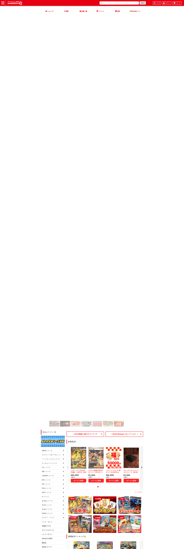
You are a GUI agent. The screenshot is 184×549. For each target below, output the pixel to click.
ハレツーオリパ (47, 534)
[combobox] (119, 3)
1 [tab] (98, 486)
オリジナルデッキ (48, 530)
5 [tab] (110, 486)
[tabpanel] (78, 465)
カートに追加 (78, 480)
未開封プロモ (46, 526)
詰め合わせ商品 (47, 538)
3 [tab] (104, 486)
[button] (141, 467)
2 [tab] (101, 486)
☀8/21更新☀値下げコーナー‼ (85, 434)
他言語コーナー (47, 547)
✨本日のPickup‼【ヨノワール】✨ (124, 434)
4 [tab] (107, 486)
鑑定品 (44, 543)
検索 (143, 3)
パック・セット (47, 522)
